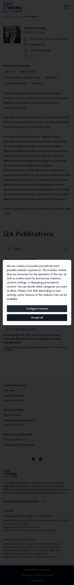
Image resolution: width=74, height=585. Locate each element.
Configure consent (37, 308)
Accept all (37, 317)
